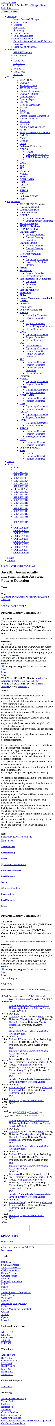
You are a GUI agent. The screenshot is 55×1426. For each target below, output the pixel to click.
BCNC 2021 (7, 1358)
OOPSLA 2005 (21, 538)
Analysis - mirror (9, 681)
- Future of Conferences (31, 91)
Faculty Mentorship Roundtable (35, 132)
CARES (24, 135)
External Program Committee (40, 326)
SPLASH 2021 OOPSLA (13, 606)
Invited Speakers (34, 345)
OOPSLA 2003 (21, 544)
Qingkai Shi (43, 1062)
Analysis (5, 686)
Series (16, 467)
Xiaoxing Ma (26, 1019)
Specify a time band (38, 666)
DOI (3, 834)
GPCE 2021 (7, 1337)
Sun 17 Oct (18, 60)
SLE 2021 (6, 1343)
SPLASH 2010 (20, 522)
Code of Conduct (21, 33)
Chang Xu (14, 1022)
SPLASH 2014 (20, 508)
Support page (6, 1250)
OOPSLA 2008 (21, 530)
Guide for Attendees (23, 35)
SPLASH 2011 (20, 516)
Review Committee (35, 218)
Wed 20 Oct (19, 69)
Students (17, 24)
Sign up (11, 560)
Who (3, 594)
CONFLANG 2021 (10, 1360)
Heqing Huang (23, 1064)
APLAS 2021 (8, 1332)
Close (4, 672)
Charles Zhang (16, 1070)
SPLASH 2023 (20, 483)
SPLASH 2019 (20, 494)
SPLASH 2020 (20, 492)
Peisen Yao (14, 1059)
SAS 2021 (6, 1340)
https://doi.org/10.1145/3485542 (16, 836)
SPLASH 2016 (20, 503)
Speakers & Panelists (36, 262)
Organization (13, 201)
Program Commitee (35, 273)
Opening (24, 140)
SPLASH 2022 (20, 486)
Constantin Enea (33, 681)
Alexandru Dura (9, 596)
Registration (19, 27)
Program (11, 49)
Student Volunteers (29, 118)
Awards (23, 138)
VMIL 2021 (7, 1374)
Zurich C (41, 678)
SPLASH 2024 (20, 480)
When (4, 675)
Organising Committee (37, 315)
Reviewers (31, 284)
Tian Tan (13, 1016)
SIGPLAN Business (29, 88)
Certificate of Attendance (25, 47)
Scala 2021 (6, 1386)
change (47, 990)
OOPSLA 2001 (21, 549)
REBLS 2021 (8, 1371)
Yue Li (41, 1016)
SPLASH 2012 (20, 514)
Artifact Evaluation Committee (35, 355)
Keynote (30, 453)
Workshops (25, 121)
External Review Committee (39, 220)
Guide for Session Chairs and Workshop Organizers (26, 1420)
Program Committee (35, 234)
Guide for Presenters (23, 38)
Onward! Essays (27, 96)
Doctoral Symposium (30, 104)
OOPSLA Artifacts (29, 93)
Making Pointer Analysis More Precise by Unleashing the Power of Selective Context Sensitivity (30, 1008)
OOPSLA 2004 (21, 541)
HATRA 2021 (8, 1366)
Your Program (20, 55)
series (20, 565)
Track (4, 603)
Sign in (10, 557)
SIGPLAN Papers (28, 85)
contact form (7, 1241)
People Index (26, 307)
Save (3, 669)
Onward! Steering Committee (34, 238)
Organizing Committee (31, 207)
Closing (23, 143)
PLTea (23, 129)
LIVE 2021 (6, 1369)
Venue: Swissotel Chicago (26, 19)
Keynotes (24, 124)
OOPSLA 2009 (21, 527)
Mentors (30, 265)
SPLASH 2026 (20, 475)
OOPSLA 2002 (21, 547)
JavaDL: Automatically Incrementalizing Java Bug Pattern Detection (30, 1080)
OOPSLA (24, 82)
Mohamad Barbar (17, 1039)
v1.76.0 (29, 1247)
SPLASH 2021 (8, 565)
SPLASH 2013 (20, 511)
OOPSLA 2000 (21, 552)
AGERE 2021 (8, 1355)
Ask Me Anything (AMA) (32, 127)
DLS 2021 (6, 1335)
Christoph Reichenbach (29, 596)
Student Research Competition (34, 116)
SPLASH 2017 (20, 500)
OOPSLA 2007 (21, 533)
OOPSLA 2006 (21, 536)
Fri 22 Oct (18, 74)
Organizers (31, 281)
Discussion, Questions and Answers (26, 1100)
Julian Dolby (23, 686)
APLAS (30, 151)
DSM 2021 (6, 1363)
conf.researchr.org (15, 1247)
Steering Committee (29, 209)
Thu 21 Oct (19, 71)
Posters (23, 110)
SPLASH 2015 (20, 505)
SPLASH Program (22, 52)
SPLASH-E (25, 113)
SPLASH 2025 (20, 478)
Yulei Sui (39, 1042)
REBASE (24, 102)
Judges (29, 287)
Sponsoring (18, 30)
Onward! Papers (27, 99)
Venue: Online (20, 22)
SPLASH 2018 (20, 497)
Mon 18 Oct (19, 63)
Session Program (9, 978)
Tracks (10, 77)
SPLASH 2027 (20, 472)
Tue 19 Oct (18, 66)
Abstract (5, 690)
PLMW (23, 107)
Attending (12, 16)
